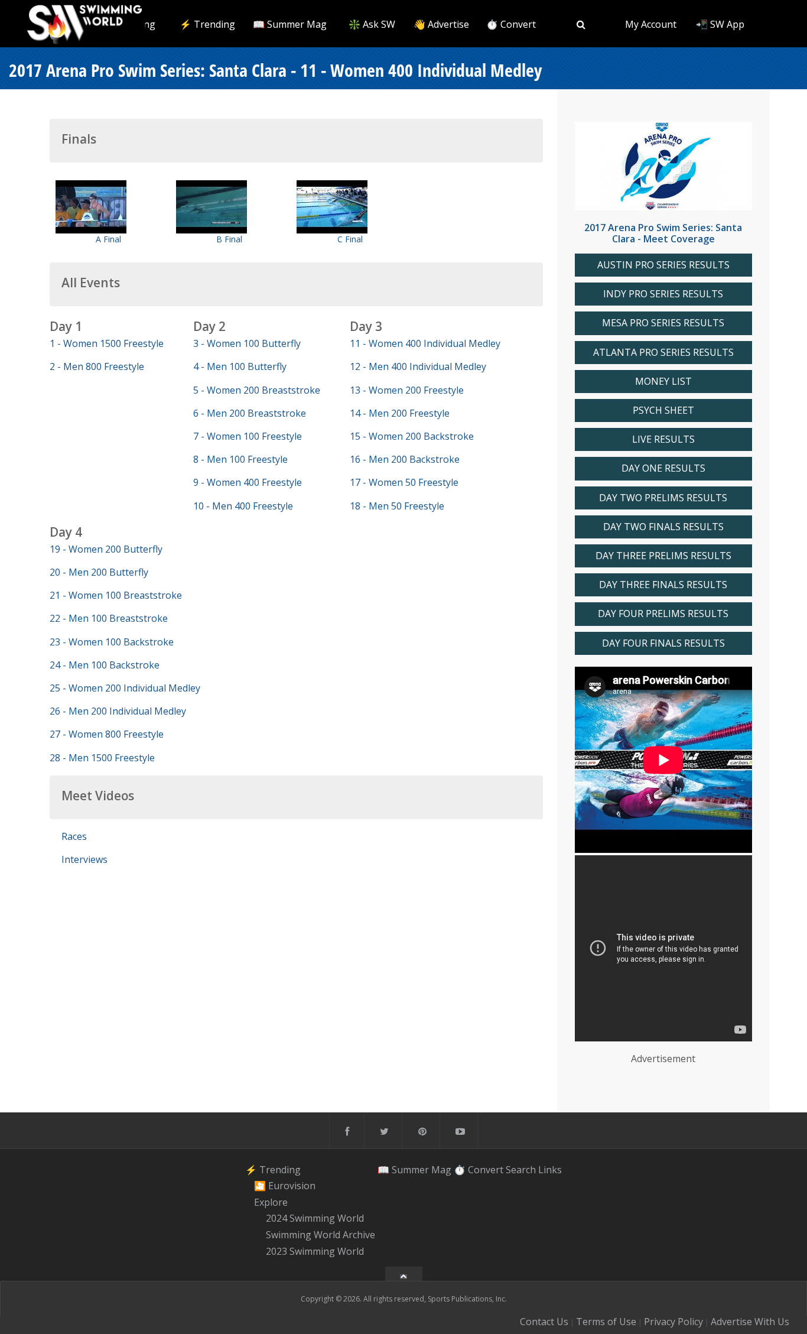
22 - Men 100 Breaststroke (109, 618)
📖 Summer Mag (290, 24)
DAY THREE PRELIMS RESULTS (663, 555)
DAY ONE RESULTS (663, 468)
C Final (350, 239)
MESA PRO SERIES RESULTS (663, 323)
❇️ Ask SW (372, 24)
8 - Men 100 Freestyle (240, 459)
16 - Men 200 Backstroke (405, 459)
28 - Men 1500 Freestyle (102, 757)
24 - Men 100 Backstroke (105, 664)
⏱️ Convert (511, 24)
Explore (271, 1202)
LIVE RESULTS (663, 439)
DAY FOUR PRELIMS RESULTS (663, 613)
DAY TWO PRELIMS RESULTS (663, 498)
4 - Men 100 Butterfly (240, 366)
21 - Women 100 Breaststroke (116, 595)
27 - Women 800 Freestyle (107, 734)
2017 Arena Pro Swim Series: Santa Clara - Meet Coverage (663, 233)
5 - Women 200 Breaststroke (256, 390)
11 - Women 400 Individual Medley (425, 343)
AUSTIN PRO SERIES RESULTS (663, 265)
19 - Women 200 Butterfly (106, 549)
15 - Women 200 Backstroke (412, 436)
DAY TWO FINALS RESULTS (663, 527)
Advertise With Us (750, 1321)
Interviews (84, 859)
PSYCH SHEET (663, 410)
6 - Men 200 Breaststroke (249, 413)
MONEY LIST (663, 381)
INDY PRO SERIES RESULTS (663, 294)
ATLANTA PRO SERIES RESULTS (663, 352)
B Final (229, 239)
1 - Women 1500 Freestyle (107, 343)
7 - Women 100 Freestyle (247, 436)
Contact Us (544, 1321)
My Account (650, 24)
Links (550, 1169)
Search (521, 1169)
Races (74, 836)
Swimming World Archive (320, 1234)
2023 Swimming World (315, 1251)
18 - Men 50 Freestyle (397, 505)
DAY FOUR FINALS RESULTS (663, 643)
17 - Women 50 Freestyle (404, 482)
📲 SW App (720, 24)
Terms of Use (606, 1321)
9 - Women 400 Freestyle (247, 482)
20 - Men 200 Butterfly (99, 572)
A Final (108, 239)
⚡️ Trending (207, 24)
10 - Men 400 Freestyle (243, 505)
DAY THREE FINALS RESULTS (663, 584)
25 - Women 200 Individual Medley (125, 687)
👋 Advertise (441, 24)
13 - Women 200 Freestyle (407, 390)
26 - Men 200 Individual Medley (118, 711)
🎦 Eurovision (284, 1185)
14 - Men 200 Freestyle (400, 413)
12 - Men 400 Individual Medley (418, 366)
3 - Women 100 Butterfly (247, 343)
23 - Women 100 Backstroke (112, 641)
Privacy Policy (673, 1321)
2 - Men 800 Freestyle (97, 366)
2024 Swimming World (315, 1218)
